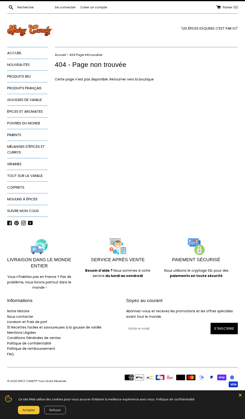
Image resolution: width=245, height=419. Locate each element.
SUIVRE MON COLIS (23, 210)
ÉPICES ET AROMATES (25, 111)
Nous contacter (20, 316)
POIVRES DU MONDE (23, 123)
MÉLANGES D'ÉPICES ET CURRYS (26, 149)
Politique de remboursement (31, 348)
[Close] (240, 395)
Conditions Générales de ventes (34, 337)
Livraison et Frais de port (27, 321)
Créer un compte (93, 7)
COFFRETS (15, 187)
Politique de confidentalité (29, 343)
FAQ (10, 354)
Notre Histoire (18, 311)
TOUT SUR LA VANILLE (25, 175)
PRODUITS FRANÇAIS (24, 87)
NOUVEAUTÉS (18, 64)
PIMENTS (14, 134)
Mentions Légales (21, 332)
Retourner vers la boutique (132, 79)
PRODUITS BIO (19, 76)
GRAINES (14, 163)
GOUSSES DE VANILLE (24, 99)
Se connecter (65, 7)
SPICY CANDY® (28, 381)
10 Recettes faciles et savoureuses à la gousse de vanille (54, 327)
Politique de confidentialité (175, 399)
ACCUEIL (14, 52)
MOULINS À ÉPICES (22, 199)
